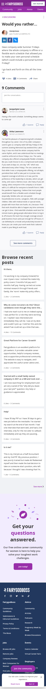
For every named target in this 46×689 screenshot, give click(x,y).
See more (37, 486)
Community (8, 9)
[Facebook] (5, 596)
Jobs (20, 9)
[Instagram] (10, 596)
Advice (29, 9)
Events (40, 9)
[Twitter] (16, 596)
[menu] (3, 2)
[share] (31, 78)
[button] (44, 17)
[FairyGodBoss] (16, 590)
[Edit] (43, 17)
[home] (14, 4)
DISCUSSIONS (10, 17)
